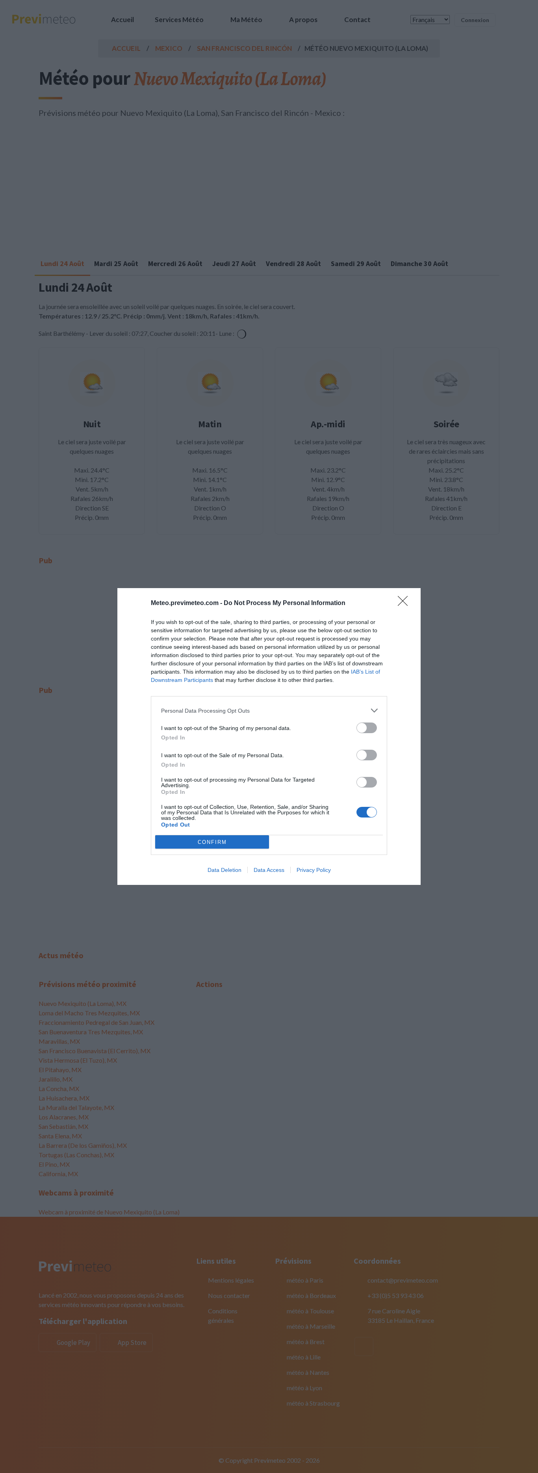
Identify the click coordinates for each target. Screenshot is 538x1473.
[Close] (405, 603)
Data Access (269, 870)
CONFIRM (212, 842)
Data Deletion (224, 870)
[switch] (366, 728)
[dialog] (269, 736)
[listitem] (269, 710)
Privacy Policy (314, 870)
